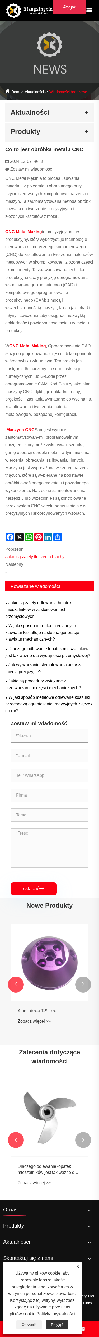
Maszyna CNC (20, 430)
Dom (15, 92)
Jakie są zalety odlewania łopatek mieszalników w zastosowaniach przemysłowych (38, 609)
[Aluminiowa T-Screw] (49, 962)
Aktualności (34, 92)
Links (87, 1303)
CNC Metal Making (23, 231)
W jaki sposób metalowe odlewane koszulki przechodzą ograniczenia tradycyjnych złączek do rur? (48, 704)
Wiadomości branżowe (68, 92)
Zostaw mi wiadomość (31, 169)
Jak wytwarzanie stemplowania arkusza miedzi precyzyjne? (44, 668)
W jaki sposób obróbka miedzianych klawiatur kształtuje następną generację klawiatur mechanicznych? (42, 632)
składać (33, 888)
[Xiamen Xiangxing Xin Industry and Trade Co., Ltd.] (30, 10)
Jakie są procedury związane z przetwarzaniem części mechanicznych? (43, 684)
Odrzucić (29, 1324)
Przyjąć (57, 1324)
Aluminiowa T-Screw (37, 1011)
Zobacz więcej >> (34, 1021)
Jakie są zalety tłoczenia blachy (34, 556)
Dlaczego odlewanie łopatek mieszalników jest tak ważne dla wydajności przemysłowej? (47, 652)
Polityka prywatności (55, 1314)
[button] (16, 985)
